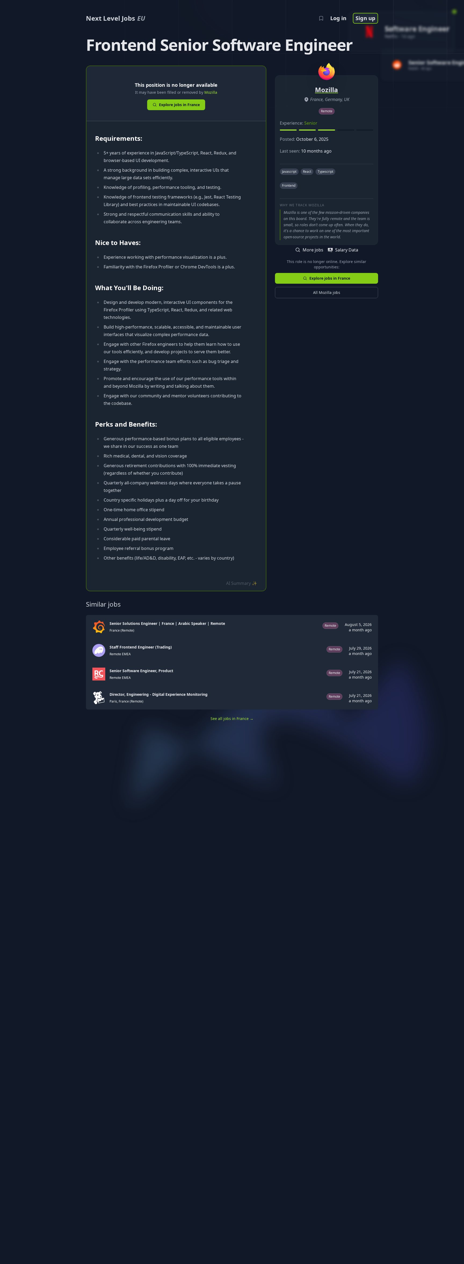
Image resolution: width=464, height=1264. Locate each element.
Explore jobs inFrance (179, 104)
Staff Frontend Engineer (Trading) (141, 647)
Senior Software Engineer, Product (141, 670)
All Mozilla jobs (326, 292)
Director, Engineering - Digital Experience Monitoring (159, 694)
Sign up (365, 18)
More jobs (313, 250)
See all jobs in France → (232, 718)
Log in (338, 18)
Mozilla (210, 92)
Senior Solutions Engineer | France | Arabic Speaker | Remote (167, 623)
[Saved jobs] (321, 18)
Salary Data (346, 250)
